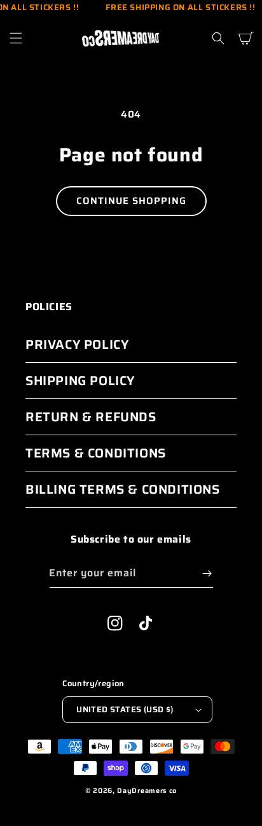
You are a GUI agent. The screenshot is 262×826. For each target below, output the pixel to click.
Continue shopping (131, 200)
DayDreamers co (147, 790)
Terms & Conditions (95, 453)
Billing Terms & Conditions (122, 489)
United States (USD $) (124, 709)
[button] (16, 38)
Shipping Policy (80, 380)
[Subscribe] (207, 573)
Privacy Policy (76, 344)
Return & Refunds (90, 417)
